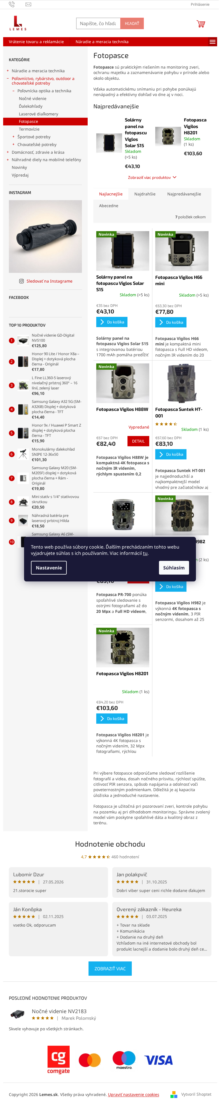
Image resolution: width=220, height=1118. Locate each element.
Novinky (19, 167)
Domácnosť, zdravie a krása (38, 152)
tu (145, 553)
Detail (138, 441)
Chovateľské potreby (36, 144)
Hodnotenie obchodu (110, 843)
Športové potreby (33, 136)
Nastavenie (49, 568)
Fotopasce (28, 121)
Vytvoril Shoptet (196, 1094)
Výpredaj (20, 175)
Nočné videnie (32, 98)
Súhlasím (174, 568)
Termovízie (29, 129)
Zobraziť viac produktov (149, 177)
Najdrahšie (145, 194)
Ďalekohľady (30, 106)
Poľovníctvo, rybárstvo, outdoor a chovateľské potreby (43, 81)
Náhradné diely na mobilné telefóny (46, 159)
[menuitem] (36, 41)
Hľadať (132, 23)
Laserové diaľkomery (38, 114)
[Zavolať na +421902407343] (17, 4)
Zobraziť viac (110, 968)
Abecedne (108, 205)
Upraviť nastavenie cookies (133, 1094)
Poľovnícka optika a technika (44, 90)
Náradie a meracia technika (38, 70)
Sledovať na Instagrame (49, 281)
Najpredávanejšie (184, 194)
